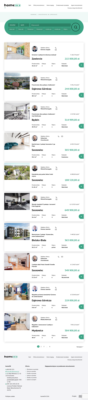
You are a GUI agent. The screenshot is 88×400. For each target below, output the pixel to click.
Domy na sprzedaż (31, 371)
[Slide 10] (23, 87)
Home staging (50, 5)
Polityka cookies (10, 396)
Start (30, 5)
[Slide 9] (21, 87)
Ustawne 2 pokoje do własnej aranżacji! (44, 55)
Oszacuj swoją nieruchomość (75, 8)
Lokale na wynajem (31, 379)
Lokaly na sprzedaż (31, 375)
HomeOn (34, 14)
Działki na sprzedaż (31, 373)
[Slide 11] (25, 87)
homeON (43, 396)
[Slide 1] (9, 57)
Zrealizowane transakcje (62, 5)
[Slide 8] (25, 57)
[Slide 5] (18, 57)
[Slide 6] (20, 57)
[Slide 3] (14, 57)
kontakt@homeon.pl (13, 371)
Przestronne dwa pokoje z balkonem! (43, 85)
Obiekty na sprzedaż (32, 377)
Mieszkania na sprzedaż (32, 369)
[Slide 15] (25, 208)
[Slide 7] (22, 57)
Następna (79, 347)
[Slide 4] (16, 57)
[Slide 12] (21, 208)
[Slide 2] (11, 57)
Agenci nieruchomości (76, 5)
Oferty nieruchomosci (38, 5)
